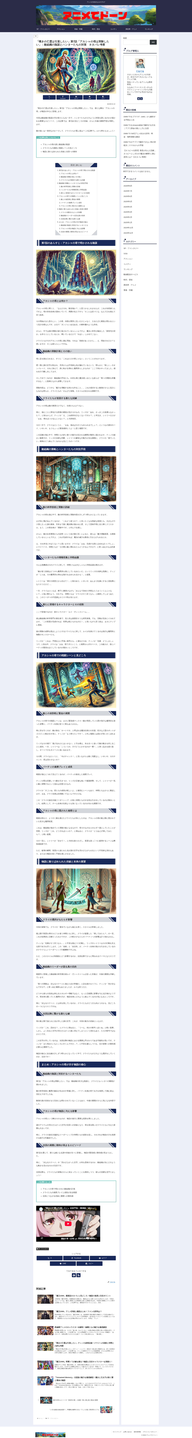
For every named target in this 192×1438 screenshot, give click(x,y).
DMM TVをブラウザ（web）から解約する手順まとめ (140, 118)
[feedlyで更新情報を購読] (74, 1275)
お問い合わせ (127, 1432)
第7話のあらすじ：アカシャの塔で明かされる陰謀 (77, 170)
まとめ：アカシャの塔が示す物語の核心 (73, 222)
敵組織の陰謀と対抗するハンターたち (74, 225)
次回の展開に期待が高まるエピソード (74, 232)
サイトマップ (117, 1432)
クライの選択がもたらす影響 (71, 212)
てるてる (140, 71)
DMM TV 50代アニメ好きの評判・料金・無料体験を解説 (138, 135)
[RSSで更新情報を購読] (78, 1275)
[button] (103, 97)
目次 (73, 165)
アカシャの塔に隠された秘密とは (73, 206)
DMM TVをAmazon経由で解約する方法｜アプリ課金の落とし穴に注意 (139, 126)
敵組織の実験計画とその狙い (71, 177)
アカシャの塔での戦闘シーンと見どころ (73, 196)
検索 (125, 38)
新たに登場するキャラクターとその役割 (75, 193)
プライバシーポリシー (150, 1432)
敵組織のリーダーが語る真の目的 (73, 215)
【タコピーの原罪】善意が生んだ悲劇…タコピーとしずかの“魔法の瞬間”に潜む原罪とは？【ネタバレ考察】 (140, 154)
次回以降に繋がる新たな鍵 (70, 219)
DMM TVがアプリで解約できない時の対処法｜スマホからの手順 (140, 143)
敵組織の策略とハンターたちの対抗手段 (73, 183)
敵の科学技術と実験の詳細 (70, 186)
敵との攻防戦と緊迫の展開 (70, 199)
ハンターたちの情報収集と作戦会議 (73, 190)
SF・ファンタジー (43, 1249)
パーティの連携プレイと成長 (71, 203)
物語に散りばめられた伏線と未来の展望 (73, 209)
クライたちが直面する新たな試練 (73, 180)
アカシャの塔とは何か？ (69, 173)
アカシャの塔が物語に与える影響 (73, 228)
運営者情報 (137, 1432)
